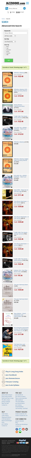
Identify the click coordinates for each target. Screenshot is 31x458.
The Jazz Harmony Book (21, 284)
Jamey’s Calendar (6, 401)
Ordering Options (6, 419)
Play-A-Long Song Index (14, 372)
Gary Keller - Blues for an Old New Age (21, 190)
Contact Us (4, 405)
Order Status (5, 414)
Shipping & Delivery (6, 417)
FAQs (3, 422)
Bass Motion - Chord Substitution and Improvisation (20, 315)
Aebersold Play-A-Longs (7, 398)
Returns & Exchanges (7, 420)
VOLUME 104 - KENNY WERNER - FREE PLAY (20, 128)
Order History (5, 415)
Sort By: (6, 39)
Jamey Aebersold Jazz (7, 395)
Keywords (7, 30)
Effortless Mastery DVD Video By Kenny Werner (20, 90)
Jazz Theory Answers (20, 396)
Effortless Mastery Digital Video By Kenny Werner (21, 159)
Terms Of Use (4, 440)
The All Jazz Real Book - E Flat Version (21, 202)
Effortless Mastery (19, 72)
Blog (17, 422)
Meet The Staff (5, 403)
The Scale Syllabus (20, 401)
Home (3, 19)
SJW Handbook (19, 400)
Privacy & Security (10, 442)
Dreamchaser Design (16, 454)
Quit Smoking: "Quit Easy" (22, 408)
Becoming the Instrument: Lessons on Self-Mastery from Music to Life (21, 329)
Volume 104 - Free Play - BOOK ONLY (21, 270)
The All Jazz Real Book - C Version (21, 244)
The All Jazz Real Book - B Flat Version (21, 217)
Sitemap (8, 443)
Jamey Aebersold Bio (7, 396)
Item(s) (13, 12)
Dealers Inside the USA (21, 414)
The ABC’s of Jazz (6, 400)
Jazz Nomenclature (13, 378)
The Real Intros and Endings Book (19, 344)
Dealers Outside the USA (21, 415)
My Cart (22, 12)
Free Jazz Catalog (12, 382)
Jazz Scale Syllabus (12, 385)
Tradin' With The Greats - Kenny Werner (21, 116)
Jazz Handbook (11, 375)
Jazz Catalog (18, 405)
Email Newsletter (20, 406)
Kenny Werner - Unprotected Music (19, 105)
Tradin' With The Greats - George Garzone (21, 233)
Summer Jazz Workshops (22, 424)
